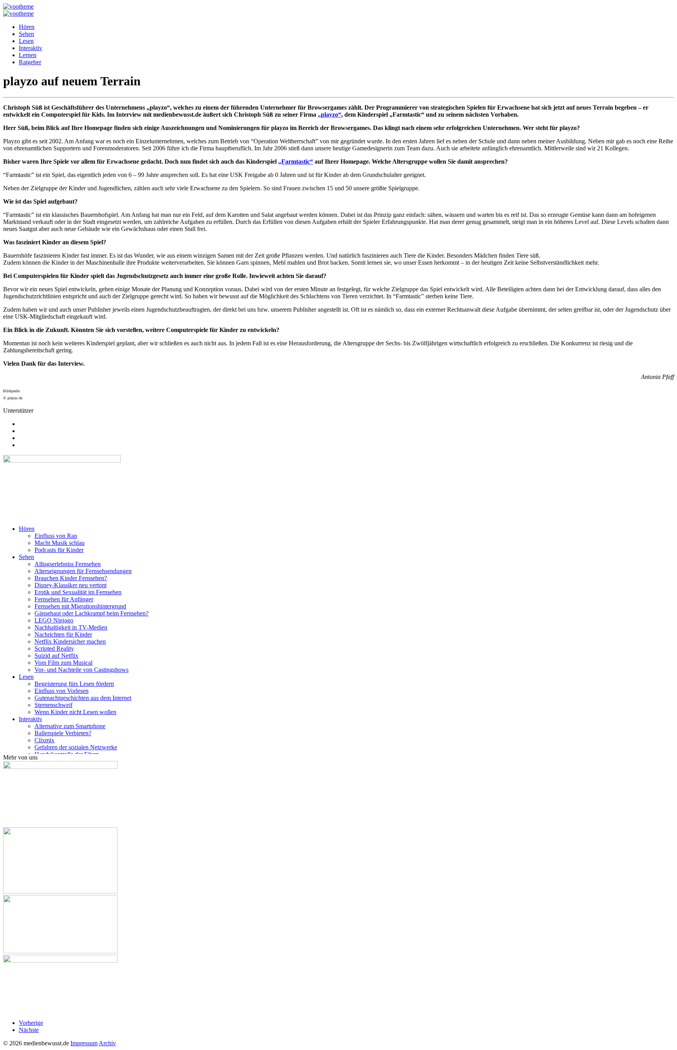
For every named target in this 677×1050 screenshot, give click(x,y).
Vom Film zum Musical (63, 662)
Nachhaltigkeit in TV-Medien (70, 627)
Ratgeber (30, 62)
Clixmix (44, 740)
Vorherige (31, 1022)
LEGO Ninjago (53, 620)
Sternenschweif (53, 705)
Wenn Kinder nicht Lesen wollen (75, 712)
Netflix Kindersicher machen (70, 641)
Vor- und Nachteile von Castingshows (81, 669)
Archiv (107, 1043)
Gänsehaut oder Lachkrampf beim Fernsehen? (91, 613)
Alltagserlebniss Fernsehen (67, 564)
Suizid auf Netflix (56, 655)
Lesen (26, 41)
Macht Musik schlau (59, 542)
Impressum (84, 1043)
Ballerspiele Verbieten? (62, 733)
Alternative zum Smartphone (69, 726)
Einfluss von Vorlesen (61, 690)
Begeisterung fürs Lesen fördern (74, 683)
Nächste (29, 1030)
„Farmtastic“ (295, 161)
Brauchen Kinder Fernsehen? (70, 578)
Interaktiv (30, 48)
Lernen (27, 55)
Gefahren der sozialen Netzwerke (75, 747)
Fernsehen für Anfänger (63, 599)
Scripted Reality (54, 648)
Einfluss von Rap (55, 535)
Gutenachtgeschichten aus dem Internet (82, 698)
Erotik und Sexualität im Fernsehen (77, 592)
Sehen (26, 34)
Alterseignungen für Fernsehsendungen (83, 571)
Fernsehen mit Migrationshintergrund (80, 606)
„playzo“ (329, 114)
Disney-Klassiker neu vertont (70, 585)
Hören (26, 26)
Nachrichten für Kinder (63, 634)
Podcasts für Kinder (58, 550)
